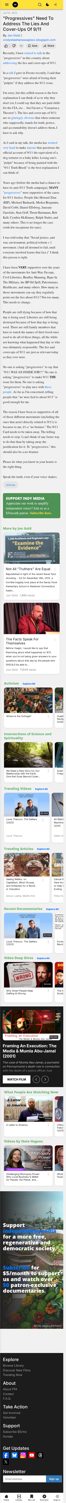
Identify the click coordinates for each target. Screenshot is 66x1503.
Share (50, 45)
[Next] (45, 1079)
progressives (12, 192)
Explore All (29, 683)
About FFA (10, 1389)
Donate (8, 1436)
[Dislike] (14, 46)
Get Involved (11, 1413)
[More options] (54, 569)
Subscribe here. (41, 512)
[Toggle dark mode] (47, 4)
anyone (31, 147)
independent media (29, 1230)
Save (34, 45)
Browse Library (13, 1365)
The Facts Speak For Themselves (22, 641)
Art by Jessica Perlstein (48, 1326)
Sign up (54, 1478)
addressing (10, 63)
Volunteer (9, 1417)
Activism (10, 485)
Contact (8, 1394)
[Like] (6, 46)
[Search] (39, 4)
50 (6, 1284)
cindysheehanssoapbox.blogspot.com (29, 40)
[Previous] (36, 1079)
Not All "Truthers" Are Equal (28, 569)
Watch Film (16, 1079)
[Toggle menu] (7, 4)
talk (11, 73)
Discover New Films (16, 1370)
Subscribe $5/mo (15, 1431)
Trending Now (12, 1375)
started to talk (33, 53)
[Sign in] (55, 4)
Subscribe (16, 1267)
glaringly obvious (22, 118)
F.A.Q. (7, 1398)
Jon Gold (13, 35)
